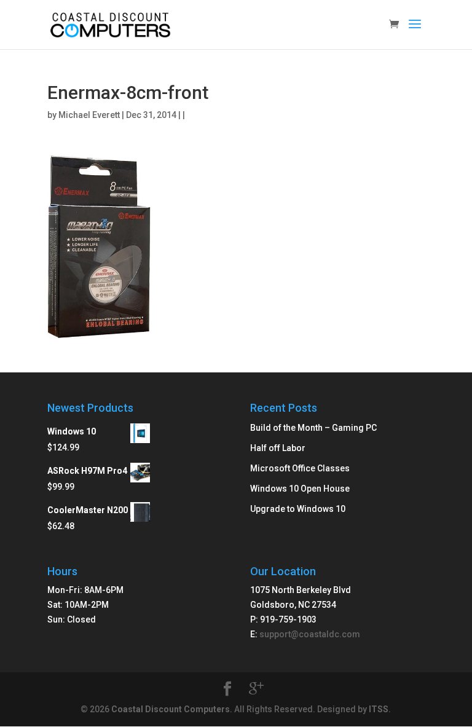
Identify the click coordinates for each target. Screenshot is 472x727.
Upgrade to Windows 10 (297, 509)
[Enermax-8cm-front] (99, 331)
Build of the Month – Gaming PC (313, 428)
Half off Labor (277, 448)
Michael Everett (89, 115)
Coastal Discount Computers (170, 709)
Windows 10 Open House (300, 488)
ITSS (378, 709)
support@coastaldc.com (309, 634)
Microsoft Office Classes (300, 468)
